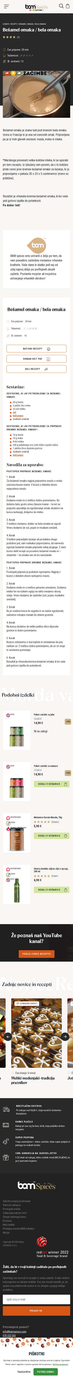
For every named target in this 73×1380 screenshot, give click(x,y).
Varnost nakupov (12, 1205)
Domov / (6, 24)
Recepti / (14, 24)
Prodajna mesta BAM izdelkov (18, 1228)
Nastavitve (24, 1371)
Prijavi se (36, 1310)
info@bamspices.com (14, 1331)
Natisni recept (33, 348)
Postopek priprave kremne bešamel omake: (34, 562)
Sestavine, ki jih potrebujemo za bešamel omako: (34, 395)
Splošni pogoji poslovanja (16, 1201)
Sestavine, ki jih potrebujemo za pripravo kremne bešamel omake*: (34, 428)
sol (14, 412)
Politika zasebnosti (60, 1364)
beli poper (18, 415)
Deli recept (33, 369)
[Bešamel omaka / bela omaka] (36, 7)
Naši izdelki (9, 1224)
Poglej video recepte (36, 954)
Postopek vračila (11, 1208)
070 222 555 (9, 1335)
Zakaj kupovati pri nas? (15, 1212)
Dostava (7, 1220)
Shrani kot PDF (33, 359)
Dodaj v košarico (49, 784)
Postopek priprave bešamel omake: (29, 471)
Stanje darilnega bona (14, 1216)
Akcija (6, 1232)
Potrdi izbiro (45, 1371)
